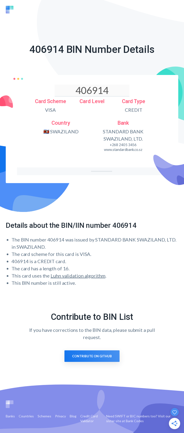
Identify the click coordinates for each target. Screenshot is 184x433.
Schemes (44, 416)
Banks (10, 416)
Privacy (60, 416)
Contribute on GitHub (92, 356)
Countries (26, 416)
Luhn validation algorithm (78, 275)
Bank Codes (135, 421)
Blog (73, 416)
